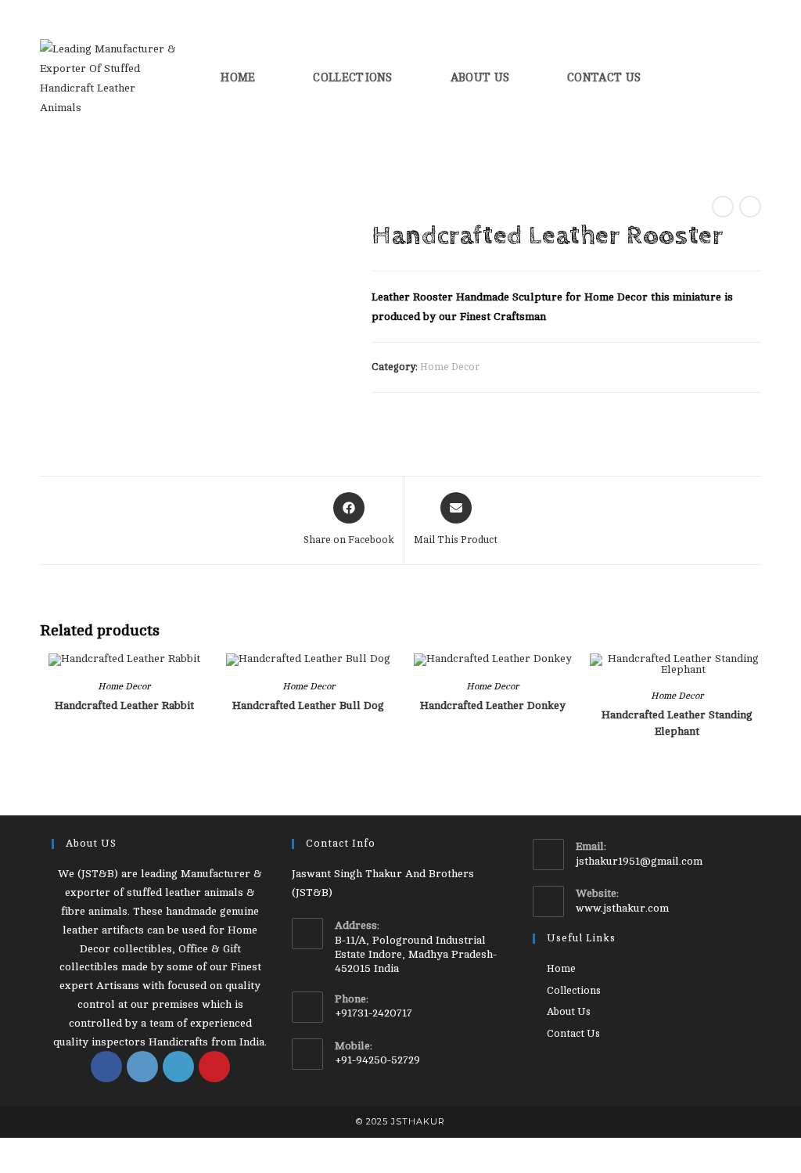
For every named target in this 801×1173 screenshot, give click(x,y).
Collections (574, 990)
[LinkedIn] (178, 1066)
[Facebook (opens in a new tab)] (688, 77)
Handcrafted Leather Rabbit (124, 705)
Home (561, 968)
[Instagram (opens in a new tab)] (733, 77)
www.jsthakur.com (622, 908)
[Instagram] (142, 1066)
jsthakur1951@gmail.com (639, 861)
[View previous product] (723, 207)
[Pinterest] (214, 1066)
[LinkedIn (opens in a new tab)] (756, 77)
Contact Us (573, 1033)
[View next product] (750, 207)
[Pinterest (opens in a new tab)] (710, 77)
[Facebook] (106, 1066)
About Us (569, 1011)
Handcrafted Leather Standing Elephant (677, 723)
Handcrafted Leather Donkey (493, 705)
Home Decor (450, 367)
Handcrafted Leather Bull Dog (308, 705)
